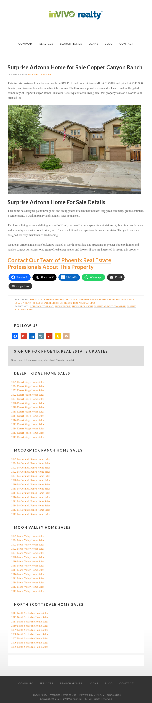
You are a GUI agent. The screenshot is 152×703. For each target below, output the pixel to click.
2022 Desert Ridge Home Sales (27, 394)
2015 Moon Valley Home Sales (27, 578)
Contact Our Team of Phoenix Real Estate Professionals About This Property (59, 263)
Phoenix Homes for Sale (35, 303)
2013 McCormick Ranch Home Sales (30, 509)
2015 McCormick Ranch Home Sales (30, 501)
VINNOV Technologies (107, 694)
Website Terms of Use (63, 694)
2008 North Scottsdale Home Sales (29, 634)
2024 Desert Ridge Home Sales (27, 386)
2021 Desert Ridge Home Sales (27, 399)
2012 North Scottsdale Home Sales (29, 617)
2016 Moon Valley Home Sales (27, 574)
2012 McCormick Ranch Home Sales (30, 514)
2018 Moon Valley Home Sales (27, 565)
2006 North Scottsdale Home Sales (29, 642)
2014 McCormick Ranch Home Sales (30, 505)
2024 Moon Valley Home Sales (27, 540)
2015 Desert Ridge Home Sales (27, 424)
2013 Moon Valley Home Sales (27, 586)
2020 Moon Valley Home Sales (27, 557)
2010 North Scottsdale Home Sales (29, 625)
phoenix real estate (82, 306)
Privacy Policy (39, 694)
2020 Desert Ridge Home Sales (27, 403)
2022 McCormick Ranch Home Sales (30, 471)
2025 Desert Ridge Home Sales (27, 382)
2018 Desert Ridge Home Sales (27, 411)
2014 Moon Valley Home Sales (27, 582)
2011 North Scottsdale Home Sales (29, 621)
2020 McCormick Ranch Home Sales (30, 480)
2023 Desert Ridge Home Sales (27, 390)
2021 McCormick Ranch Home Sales (30, 476)
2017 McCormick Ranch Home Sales (30, 493)
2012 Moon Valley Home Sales (27, 591)
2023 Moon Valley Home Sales (27, 544)
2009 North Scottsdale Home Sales (29, 630)
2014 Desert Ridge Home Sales (27, 428)
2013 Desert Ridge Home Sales (27, 432)
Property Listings (59, 303)
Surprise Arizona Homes (82, 303)
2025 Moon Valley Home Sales (27, 536)
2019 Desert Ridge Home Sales (27, 407)
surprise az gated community (110, 306)
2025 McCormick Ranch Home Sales (30, 459)
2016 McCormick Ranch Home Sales (30, 497)
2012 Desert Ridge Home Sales (27, 437)
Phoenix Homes (63, 306)
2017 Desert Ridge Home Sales (27, 416)
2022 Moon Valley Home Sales (27, 548)
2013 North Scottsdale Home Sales (29, 613)
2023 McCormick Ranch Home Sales (30, 467)
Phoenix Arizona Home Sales (95, 299)
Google (15, 660)
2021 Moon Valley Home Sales (27, 553)
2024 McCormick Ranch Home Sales (30, 463)
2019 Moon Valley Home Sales (27, 561)
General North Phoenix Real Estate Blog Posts (54, 299)
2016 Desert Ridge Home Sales (27, 420)
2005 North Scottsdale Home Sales (29, 647)
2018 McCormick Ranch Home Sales (30, 488)
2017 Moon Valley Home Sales (27, 570)
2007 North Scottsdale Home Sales (29, 638)
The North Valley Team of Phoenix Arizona (76, 15)
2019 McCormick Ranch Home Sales (30, 484)
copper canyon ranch (42, 306)
